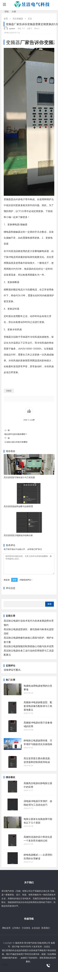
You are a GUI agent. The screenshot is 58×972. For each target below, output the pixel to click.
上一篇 (7, 430)
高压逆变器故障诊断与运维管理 (18, 506)
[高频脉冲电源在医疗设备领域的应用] (13, 726)
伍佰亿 (47, 946)
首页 (6, 18)
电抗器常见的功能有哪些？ (16, 434)
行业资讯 (26, 927)
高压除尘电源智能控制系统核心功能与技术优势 (29, 646)
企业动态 (36, 927)
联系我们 (45, 927)
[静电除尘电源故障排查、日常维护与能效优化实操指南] (13, 744)
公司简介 (16, 927)
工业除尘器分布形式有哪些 (16, 442)
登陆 (6, 11)
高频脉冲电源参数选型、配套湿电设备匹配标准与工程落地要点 (38, 706)
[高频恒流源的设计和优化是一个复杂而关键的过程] (13, 840)
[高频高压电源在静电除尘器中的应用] (13, 787)
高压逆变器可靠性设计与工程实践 (19, 477)
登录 (14, 580)
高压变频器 (18, 18)
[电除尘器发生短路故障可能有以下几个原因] (13, 822)
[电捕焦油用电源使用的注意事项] (13, 689)
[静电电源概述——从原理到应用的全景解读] (13, 858)
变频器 (13, 42)
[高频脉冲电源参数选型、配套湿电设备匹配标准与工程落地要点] (13, 708)
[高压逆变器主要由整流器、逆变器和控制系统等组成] (13, 762)
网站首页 (6, 927)
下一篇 (7, 438)
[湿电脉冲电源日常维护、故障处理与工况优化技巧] (13, 804)
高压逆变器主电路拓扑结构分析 (18, 535)
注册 (14, 11)
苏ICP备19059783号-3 (22, 946)
